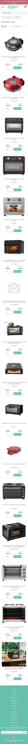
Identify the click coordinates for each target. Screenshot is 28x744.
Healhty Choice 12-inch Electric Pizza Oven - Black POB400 (14, 57)
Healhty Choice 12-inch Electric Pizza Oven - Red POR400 (14, 98)
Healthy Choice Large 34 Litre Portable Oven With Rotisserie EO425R (14, 342)
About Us (14, 703)
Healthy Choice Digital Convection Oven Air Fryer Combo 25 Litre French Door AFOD (14, 302)
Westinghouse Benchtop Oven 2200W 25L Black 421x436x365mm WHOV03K (14, 668)
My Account (14, 692)
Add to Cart (17, 67)
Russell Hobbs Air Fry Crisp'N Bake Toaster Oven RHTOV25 (14, 587)
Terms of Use (14, 714)
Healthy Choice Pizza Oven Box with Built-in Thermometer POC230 (14, 383)
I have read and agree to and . (14, 734)
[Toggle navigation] (2, 7)
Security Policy (14, 722)
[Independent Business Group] (14, 7)
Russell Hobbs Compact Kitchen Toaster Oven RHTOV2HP (14, 627)
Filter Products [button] (7, 13)
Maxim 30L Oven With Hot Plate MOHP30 (14, 504)
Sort (11, 26)
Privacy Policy (14, 717)
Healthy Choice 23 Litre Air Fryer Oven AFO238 (14, 139)
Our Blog (14, 706)
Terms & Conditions (15, 734)
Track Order (14, 694)
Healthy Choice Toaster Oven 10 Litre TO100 (14, 423)
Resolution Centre (14, 697)
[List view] (5, 26)
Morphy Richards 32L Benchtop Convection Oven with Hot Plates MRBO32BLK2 (14, 546)
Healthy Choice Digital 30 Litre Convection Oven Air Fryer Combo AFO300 (14, 261)
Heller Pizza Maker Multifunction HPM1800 (14, 464)
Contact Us (14, 708)
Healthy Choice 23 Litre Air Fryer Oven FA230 (14, 220)
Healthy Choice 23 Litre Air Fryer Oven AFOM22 (14, 179)
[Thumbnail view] (2, 26)
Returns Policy (14, 719)
